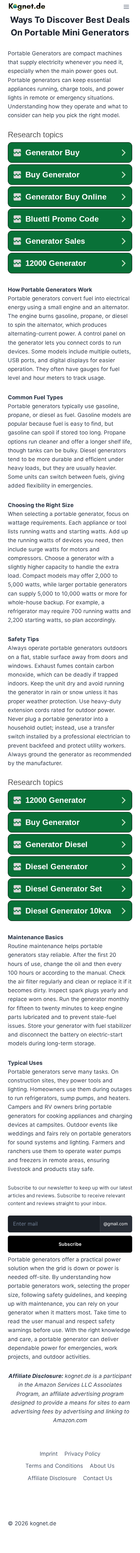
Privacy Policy (82, 1453)
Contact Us (97, 1478)
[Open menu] (126, 7)
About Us (102, 1466)
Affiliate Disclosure (52, 1478)
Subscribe (70, 1244)
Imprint (49, 1453)
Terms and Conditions (54, 1466)
